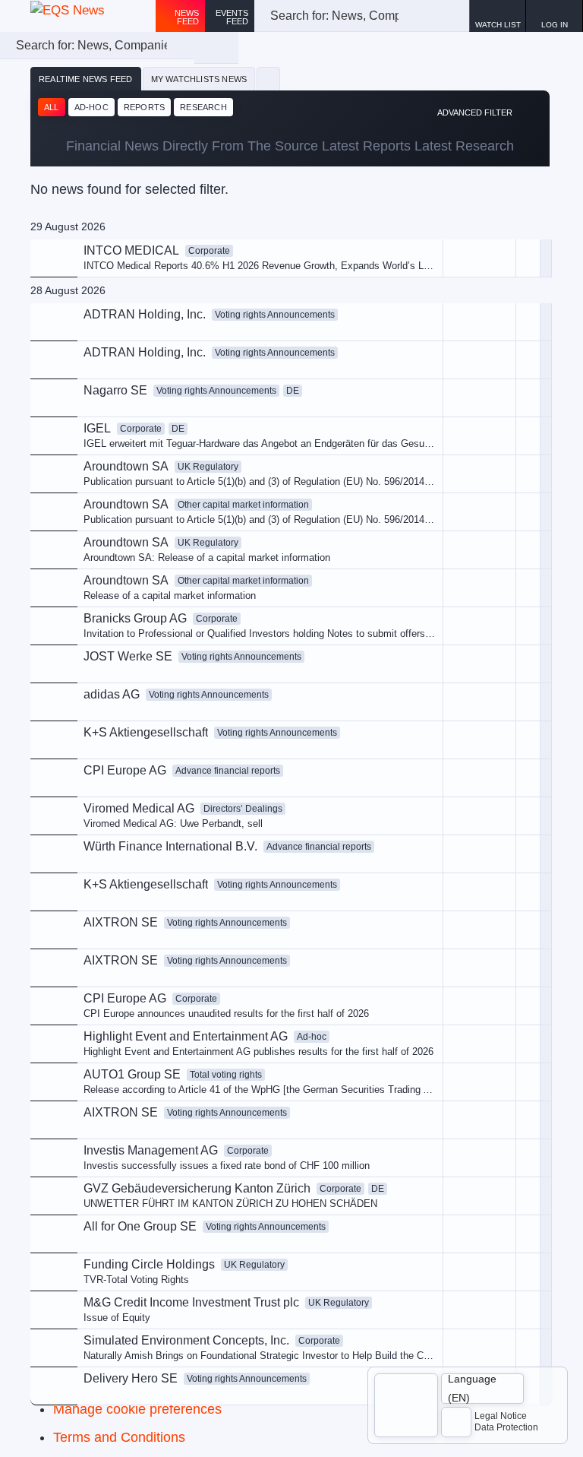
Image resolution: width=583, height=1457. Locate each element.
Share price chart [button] (414, 381)
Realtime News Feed (86, 79)
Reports (144, 107)
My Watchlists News (199, 79)
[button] (554, 16)
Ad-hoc (91, 107)
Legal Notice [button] (500, 1416)
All (51, 107)
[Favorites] (268, 79)
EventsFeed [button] (232, 17)
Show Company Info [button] (420, 355)
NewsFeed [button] (187, 17)
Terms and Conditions (119, 1437)
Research (203, 107)
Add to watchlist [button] (411, 330)
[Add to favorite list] (528, 436)
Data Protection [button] (506, 1427)
